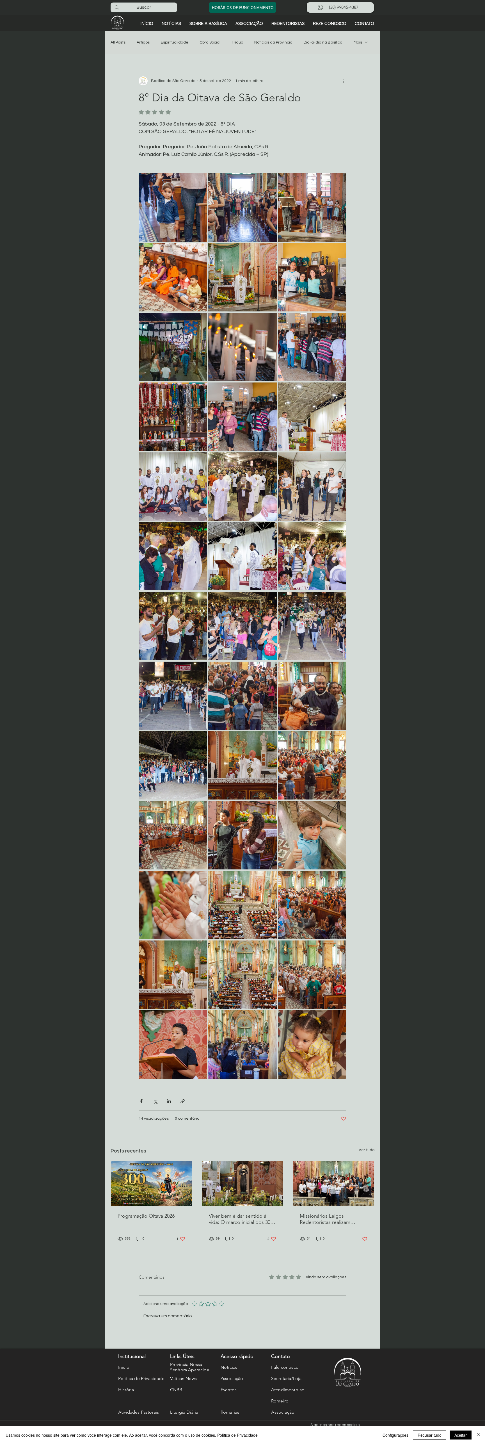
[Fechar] (478, 1435)
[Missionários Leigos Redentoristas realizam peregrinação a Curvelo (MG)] (333, 1183)
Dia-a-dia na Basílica (323, 42)
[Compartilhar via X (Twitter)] (155, 1101)
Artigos (143, 42)
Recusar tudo (429, 1435)
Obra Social (210, 42)
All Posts (118, 42)
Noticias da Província (273, 42)
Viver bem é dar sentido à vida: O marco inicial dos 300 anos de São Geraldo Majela (241, 1219)
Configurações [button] (395, 1435)
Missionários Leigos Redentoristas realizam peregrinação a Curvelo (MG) (332, 1219)
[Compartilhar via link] (182, 1101)
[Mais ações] (343, 81)
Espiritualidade (174, 42)
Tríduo (237, 42)
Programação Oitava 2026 (146, 1216)
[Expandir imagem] (173, 207)
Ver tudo (366, 1150)
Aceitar (460, 1435)
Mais (358, 42)
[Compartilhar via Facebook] (141, 1101)
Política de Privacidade (237, 1435)
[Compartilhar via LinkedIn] (168, 1101)
